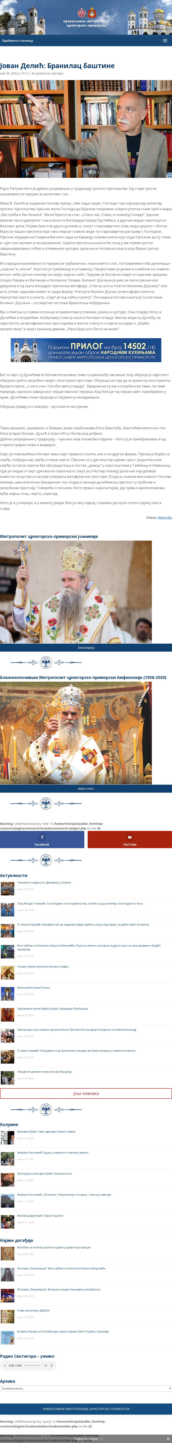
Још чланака (86, 1093)
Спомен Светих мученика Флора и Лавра (43, 966)
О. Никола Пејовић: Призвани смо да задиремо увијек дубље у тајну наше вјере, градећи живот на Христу (83, 924)
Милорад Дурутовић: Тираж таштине (40, 1215)
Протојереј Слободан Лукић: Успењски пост (44, 1173)
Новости (165, 517)
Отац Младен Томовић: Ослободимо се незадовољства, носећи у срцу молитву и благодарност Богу (80, 903)
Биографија (86, 648)
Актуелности (41, 73)
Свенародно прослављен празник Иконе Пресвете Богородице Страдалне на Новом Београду (76, 1029)
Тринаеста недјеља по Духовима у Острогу (44, 882)
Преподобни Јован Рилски (33, 987)
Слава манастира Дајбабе (33, 1310)
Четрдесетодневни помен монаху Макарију (44, 1071)
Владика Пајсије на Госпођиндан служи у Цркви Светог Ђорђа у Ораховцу (63, 1331)
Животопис (86, 789)
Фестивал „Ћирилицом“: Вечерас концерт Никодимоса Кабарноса (58, 1289)
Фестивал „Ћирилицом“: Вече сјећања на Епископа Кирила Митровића (61, 1268)
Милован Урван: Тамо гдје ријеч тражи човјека (46, 1131)
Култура (57, 73)
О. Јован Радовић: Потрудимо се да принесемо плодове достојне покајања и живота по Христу (76, 1050)
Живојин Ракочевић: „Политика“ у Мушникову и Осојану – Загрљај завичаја (64, 1194)
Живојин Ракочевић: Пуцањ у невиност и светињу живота (52, 1152)
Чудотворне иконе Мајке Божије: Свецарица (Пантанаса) (52, 1008)
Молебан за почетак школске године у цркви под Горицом (54, 1247)
